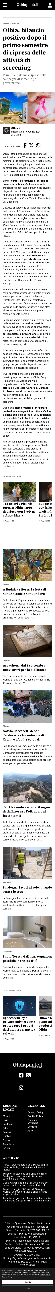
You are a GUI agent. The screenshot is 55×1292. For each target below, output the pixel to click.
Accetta (28, 1282)
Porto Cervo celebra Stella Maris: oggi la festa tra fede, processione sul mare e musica (25, 1167)
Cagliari (7, 1136)
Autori (31, 1131)
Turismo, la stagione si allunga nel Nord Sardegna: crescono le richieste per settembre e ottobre (25, 1176)
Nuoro (6, 1140)
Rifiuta (27, 1288)
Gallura (7, 1148)
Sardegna (8, 1124)
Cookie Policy (35, 1116)
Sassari (7, 1132)
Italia (5, 1120)
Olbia (5, 1128)
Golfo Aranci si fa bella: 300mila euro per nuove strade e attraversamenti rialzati (25, 1184)
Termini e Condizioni (33, 1121)
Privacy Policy (35, 1112)
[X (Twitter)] (28, 1075)
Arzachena (8, 1144)
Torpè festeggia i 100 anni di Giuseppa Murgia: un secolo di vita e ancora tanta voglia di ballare (25, 1191)
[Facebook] (21, 1075)
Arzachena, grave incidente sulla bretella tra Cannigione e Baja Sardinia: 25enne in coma (27, 1199)
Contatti (32, 1127)
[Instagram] (21, 1087)
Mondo (7, 1116)
